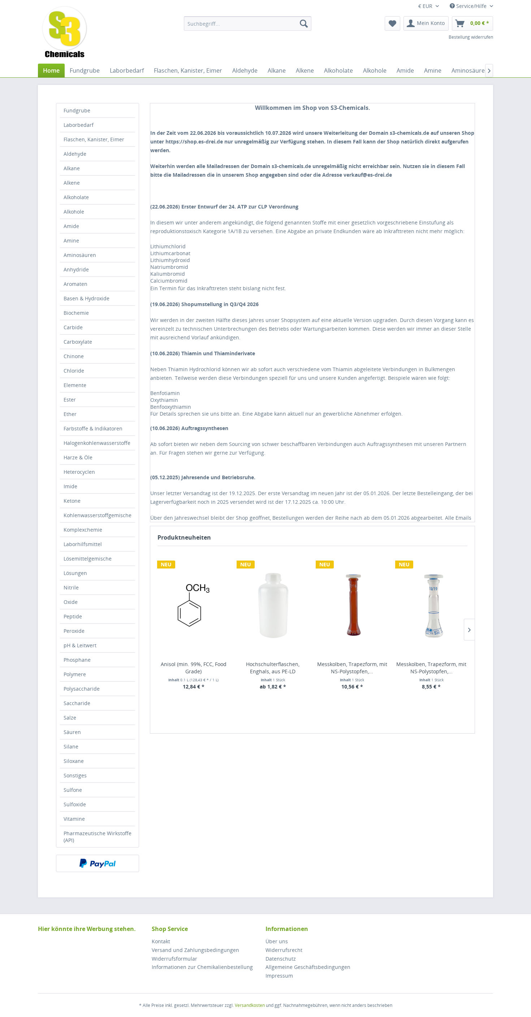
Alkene (72, 182)
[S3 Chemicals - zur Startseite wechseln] (65, 32)
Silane (71, 746)
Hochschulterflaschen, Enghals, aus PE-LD (272, 668)
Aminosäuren (80, 255)
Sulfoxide (75, 804)
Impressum (279, 975)
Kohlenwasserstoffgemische (97, 515)
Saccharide (77, 703)
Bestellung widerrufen (471, 37)
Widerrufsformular (174, 958)
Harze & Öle (78, 457)
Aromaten (75, 283)
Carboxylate (78, 341)
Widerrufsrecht (284, 950)
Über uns (277, 941)
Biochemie (76, 312)
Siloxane (74, 761)
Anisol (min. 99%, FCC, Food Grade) (193, 668)
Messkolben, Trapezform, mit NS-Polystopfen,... (352, 668)
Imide (70, 486)
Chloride (74, 370)
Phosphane (77, 659)
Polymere (75, 674)
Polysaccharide (82, 688)
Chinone (74, 356)
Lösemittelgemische (88, 558)
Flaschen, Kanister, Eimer (94, 139)
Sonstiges (75, 775)
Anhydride (76, 269)
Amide (71, 226)
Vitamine (74, 818)
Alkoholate (76, 197)
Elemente (75, 385)
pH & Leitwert (80, 645)
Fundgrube (77, 110)
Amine (71, 240)
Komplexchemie (83, 529)
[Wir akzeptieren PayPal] (97, 863)
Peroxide (74, 630)
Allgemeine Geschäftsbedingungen (308, 967)
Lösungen (75, 573)
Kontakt (161, 941)
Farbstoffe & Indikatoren (93, 428)
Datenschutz (281, 958)
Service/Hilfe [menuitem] (471, 6)
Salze (70, 717)
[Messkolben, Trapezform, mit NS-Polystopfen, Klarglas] (432, 605)
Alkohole (74, 211)
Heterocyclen (79, 471)
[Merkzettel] (392, 23)
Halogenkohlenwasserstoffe (97, 442)
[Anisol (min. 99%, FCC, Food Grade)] (193, 605)
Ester (70, 399)
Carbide (73, 327)
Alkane (72, 168)
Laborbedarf (79, 124)
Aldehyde (75, 153)
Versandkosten (250, 1005)
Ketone (72, 500)
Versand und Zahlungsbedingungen (195, 950)
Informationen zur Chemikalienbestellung (202, 967)
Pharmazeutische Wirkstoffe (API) (97, 837)
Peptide (73, 616)
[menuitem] (247, 23)
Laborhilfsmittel (83, 544)
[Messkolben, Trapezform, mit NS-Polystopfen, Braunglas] (352, 605)
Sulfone (73, 789)
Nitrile (71, 587)
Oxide (71, 601)
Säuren (72, 732)
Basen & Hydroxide (86, 298)
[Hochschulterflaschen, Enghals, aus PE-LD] (273, 605)
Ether (70, 414)
